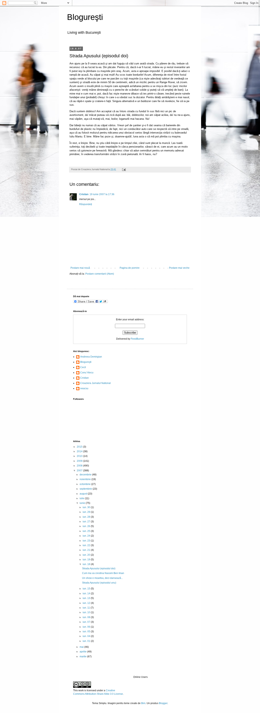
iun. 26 (87, 526)
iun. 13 (87, 598)
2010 (80, 456)
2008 (80, 465)
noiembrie (85, 479)
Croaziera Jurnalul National (95, 383)
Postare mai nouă (80, 267)
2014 (80, 451)
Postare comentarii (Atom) (99, 273)
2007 (80, 470)
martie (83, 656)
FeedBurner (137, 338)
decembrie (86, 474)
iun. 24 (87, 535)
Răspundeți (85, 204)
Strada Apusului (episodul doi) (98, 568)
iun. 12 (87, 603)
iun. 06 (87, 626)
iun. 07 (87, 622)
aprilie (83, 651)
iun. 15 (87, 588)
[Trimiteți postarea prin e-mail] (123, 169)
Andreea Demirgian (91, 356)
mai (82, 647)
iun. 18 (87, 564)
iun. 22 (87, 545)
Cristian (83, 194)
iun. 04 (87, 636)
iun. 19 (87, 559)
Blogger (163, 703)
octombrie (85, 484)
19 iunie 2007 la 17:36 (102, 194)
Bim (143, 703)
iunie (83, 503)
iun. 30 (87, 507)
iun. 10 (87, 612)
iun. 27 (87, 521)
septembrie (86, 488)
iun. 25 (87, 531)
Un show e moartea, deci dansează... (102, 578)
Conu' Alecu (86, 372)
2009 (80, 461)
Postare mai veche (179, 267)
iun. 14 (87, 593)
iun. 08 (87, 617)
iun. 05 (87, 631)
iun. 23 (87, 540)
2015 (80, 446)
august (84, 493)
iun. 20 (87, 554)
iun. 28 (87, 516)
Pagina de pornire (130, 267)
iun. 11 (87, 607)
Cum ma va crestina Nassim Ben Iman (103, 573)
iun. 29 (87, 512)
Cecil (83, 367)
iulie (82, 498)
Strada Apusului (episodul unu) (99, 582)
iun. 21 (87, 550)
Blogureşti (85, 17)
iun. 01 (87, 641)
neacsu (84, 388)
